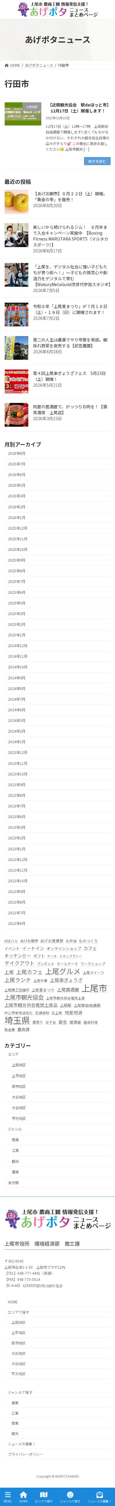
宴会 (62, 1022)
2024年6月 (16, 709)
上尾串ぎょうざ (66, 980)
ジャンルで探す (20, 1392)
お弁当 (71, 941)
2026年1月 (16, 517)
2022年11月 (17, 870)
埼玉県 (17, 1020)
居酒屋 (75, 1022)
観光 (15, 1161)
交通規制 (42, 1012)
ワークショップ (92, 964)
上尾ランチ (17, 979)
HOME (13, 1301)
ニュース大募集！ (22, 1443)
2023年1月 (16, 849)
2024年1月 (16, 741)
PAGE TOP (105, 1479)
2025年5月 (16, 603)
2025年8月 (16, 570)
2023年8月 (16, 795)
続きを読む (97, 161)
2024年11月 (17, 656)
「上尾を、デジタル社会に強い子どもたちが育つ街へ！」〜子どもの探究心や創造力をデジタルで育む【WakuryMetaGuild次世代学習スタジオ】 (73, 275)
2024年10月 (17, 667)
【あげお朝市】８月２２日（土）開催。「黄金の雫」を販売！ (70, 196)
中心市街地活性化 (18, 1012)
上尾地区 (19, 1065)
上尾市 (94, 987)
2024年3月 (16, 720)
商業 (15, 1139)
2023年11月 (17, 763)
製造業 (9, 1029)
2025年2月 (16, 624)
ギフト (39, 956)
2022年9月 (16, 891)
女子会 (50, 1022)
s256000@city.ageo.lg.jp (43, 1285)
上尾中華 (40, 980)
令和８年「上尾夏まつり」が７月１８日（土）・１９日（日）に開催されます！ (70, 309)
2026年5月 (16, 485)
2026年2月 (16, 506)
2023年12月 (17, 752)
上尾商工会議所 (16, 990)
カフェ (90, 948)
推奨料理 (90, 1022)
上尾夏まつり (43, 990)
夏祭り (37, 1022)
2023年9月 (16, 784)
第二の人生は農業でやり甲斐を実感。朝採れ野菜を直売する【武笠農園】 (70, 343)
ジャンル (15, 1129)
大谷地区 (19, 1107)
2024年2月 (16, 731)
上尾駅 (65, 1005)
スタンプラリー (70, 956)
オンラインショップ (64, 948)
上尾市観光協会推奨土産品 (31, 1005)
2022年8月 (16, 902)
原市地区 (19, 1086)
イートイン (33, 948)
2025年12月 (17, 528)
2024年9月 (16, 678)
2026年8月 (16, 453)
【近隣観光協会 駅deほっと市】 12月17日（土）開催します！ (79, 108)
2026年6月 (16, 474)
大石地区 (19, 1097)
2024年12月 (17, 645)
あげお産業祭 (51, 941)
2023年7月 (16, 806)
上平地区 (19, 1075)
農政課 (23, 1029)
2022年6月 (16, 923)
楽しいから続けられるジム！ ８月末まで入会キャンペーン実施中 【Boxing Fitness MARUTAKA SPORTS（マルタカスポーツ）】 (70, 236)
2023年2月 (16, 838)
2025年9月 (16, 560)
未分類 (13, 1182)
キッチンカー (17, 955)
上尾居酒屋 (68, 989)
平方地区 (19, 1118)
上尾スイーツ (93, 972)
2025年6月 (16, 592)
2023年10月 (17, 774)
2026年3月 (16, 496)
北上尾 (57, 1012)
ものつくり (88, 941)
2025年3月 (16, 613)
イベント (12, 948)
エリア (13, 1054)
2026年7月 (16, 464)
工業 (15, 1150)
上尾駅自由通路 (87, 1005)
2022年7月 (16, 912)
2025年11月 (17, 538)
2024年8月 (16, 688)
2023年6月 (16, 816)
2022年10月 (17, 880)
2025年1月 (16, 635)
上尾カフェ (29, 971)
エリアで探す (18, 1311)
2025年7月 (16, 581)
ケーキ (52, 956)
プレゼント (46, 964)
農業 (15, 1172)
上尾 (9, 972)
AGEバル (11, 941)
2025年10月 (17, 549)
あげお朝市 (29, 941)
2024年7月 (16, 699)
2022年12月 (17, 859)
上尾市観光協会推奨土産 (65, 998)
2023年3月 (16, 827)
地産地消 (73, 1012)
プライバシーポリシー (25, 1453)
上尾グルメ (62, 971)
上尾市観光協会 (24, 997)
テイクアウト (19, 963)
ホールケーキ (67, 964)
